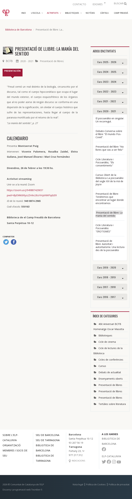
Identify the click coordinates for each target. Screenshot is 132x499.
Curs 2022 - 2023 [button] (106, 91)
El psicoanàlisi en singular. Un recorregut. (110, 120)
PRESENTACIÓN (12, 70)
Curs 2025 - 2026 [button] (106, 62)
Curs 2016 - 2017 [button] (106, 297)
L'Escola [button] (35, 12)
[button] (98, 4)
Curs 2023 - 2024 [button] (106, 81)
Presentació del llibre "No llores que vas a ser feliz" (110, 148)
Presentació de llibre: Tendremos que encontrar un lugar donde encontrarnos (110, 198)
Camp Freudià (121, 12)
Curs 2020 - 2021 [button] (106, 111)
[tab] (110, 62)
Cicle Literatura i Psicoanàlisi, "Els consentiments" (105, 162)
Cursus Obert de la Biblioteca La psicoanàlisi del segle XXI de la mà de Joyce (109, 179)
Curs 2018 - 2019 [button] (106, 277)
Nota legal (78, 484)
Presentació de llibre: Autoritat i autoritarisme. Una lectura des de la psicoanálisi (110, 245)
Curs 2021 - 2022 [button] (106, 101)
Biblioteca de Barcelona (18, 29)
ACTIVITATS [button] (52, 12)
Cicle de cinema (107, 341)
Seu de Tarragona (48, 440)
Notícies (90, 12)
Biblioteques (105, 335)
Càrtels (104, 12)
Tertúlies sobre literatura (112, 404)
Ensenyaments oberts (110, 378)
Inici (23, 12)
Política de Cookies (96, 484)
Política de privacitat (119, 484)
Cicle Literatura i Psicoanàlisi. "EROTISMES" (104, 228)
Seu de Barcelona (47, 435)
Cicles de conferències (110, 359)
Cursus (102, 366)
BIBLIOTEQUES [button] (72, 12)
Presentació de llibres (52, 61)
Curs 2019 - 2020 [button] (106, 267)
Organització (12, 445)
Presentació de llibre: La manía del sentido (109, 214)
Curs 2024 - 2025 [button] (106, 71)
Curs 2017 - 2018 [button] (106, 287)
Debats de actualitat (109, 372)
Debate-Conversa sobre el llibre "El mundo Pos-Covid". (109, 134)
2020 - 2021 (27, 61)
